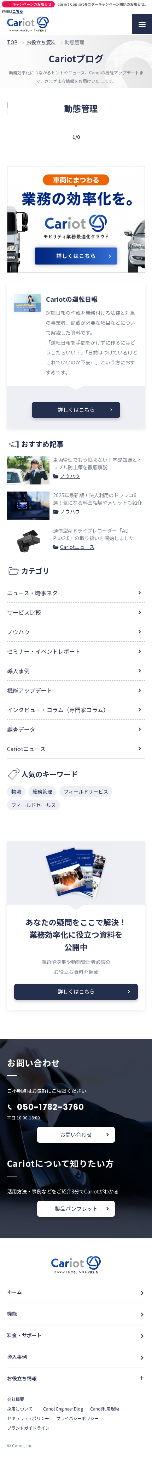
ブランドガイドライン (28, 1428)
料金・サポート (24, 1335)
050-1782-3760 (50, 1107)
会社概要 (15, 1399)
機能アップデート (29, 690)
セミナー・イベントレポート (44, 651)
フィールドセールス (33, 804)
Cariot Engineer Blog (63, 1409)
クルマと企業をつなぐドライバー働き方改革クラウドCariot (28, 24)
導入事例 (18, 670)
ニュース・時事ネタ (32, 593)
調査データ (21, 729)
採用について (20, 1409)
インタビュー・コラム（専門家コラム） (58, 709)
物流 (16, 791)
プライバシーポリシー (77, 1418)
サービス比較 (24, 612)
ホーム (14, 1291)
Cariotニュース (77, 547)
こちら (17, 11)
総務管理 (42, 791)
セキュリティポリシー (28, 1418)
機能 (12, 1313)
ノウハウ (70, 476)
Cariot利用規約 (104, 1409)
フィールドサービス (86, 791)
